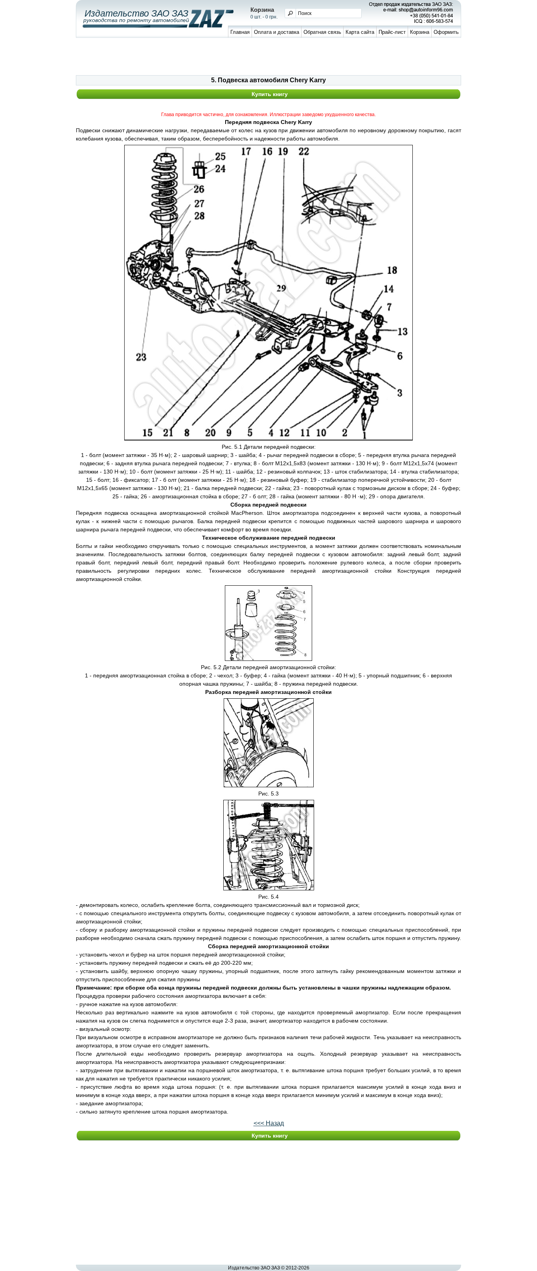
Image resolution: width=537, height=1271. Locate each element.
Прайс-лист (392, 32)
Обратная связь (322, 32)
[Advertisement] (268, 57)
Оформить (446, 32)
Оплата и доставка (276, 32)
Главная (240, 32)
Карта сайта (360, 32)
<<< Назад (269, 1123)
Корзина (419, 32)
